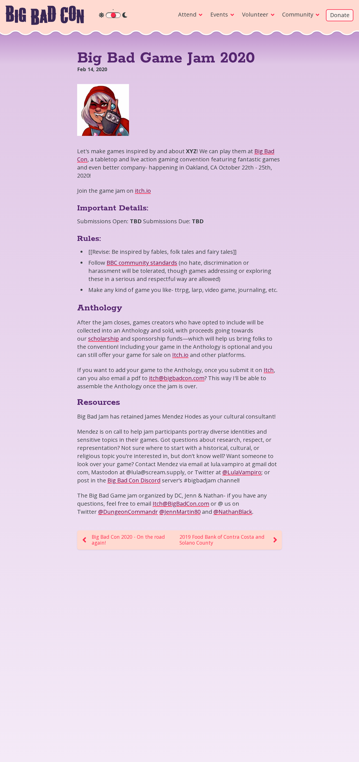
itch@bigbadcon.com (176, 378)
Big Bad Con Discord (133, 480)
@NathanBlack (232, 511)
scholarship (103, 338)
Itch (269, 370)
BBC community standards (142, 262)
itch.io (143, 190)
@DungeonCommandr (128, 511)
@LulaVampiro (241, 472)
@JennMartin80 (180, 511)
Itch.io (180, 355)
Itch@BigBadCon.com (181, 503)
